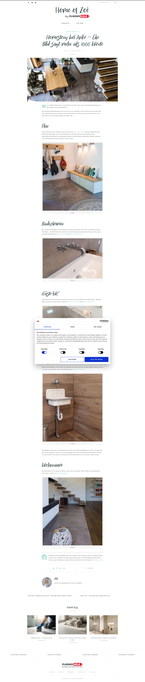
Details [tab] (72, 327)
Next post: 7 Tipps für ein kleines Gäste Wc (95, 595)
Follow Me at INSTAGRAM (18, 654)
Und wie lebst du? (72, 31)
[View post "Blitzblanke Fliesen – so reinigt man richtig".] (41, 624)
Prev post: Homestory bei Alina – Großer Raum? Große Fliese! (50, 595)
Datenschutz (82, 672)
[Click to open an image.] (72, 79)
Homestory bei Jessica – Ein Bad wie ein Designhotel (103, 638)
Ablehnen (72, 359)
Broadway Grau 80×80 (79, 132)
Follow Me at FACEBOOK (90, 654)
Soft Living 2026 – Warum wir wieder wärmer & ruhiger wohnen (72, 639)
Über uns (52, 672)
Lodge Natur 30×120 (78, 369)
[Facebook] (28, 2)
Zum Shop (79, 23)
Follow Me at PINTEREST (127, 654)
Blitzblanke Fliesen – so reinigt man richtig (41, 638)
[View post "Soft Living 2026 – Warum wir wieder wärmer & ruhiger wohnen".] (72, 624)
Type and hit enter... (105, 2)
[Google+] (60, 568)
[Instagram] (32, 2)
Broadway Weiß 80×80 (88, 301)
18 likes (90, 568)
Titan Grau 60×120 (62, 234)
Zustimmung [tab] (47, 327)
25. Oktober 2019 (75, 50)
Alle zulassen (97, 359)
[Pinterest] (35, 2)
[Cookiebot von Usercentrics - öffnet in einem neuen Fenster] (101, 321)
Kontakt (61, 672)
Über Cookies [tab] (98, 327)
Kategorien (65, 23)
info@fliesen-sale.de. (97, 560)
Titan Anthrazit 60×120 (76, 234)
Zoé (66, 50)
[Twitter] (53, 568)
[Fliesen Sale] (72, 12)
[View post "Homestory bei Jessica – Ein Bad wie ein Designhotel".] (103, 624)
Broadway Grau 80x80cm (61, 473)
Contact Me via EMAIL (54, 654)
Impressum (71, 672)
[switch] (63, 352)
